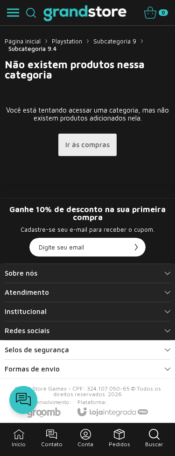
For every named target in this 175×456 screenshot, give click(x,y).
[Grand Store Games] (85, 12)
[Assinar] (136, 247)
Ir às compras (87, 145)
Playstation (67, 41)
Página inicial (23, 41)
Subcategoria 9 (114, 41)
